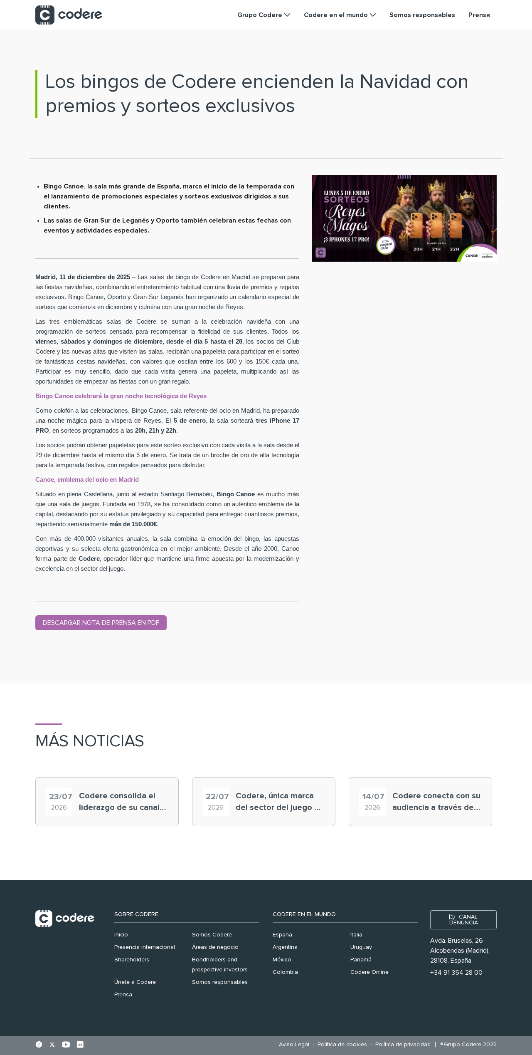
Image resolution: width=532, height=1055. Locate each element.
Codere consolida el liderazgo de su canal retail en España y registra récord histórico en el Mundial (122, 802)
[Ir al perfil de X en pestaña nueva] (52, 1045)
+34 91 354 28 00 (456, 972)
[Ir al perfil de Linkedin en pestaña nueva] (80, 1045)
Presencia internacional (144, 947)
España (282, 935)
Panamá (361, 960)
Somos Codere (212, 935)
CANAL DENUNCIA (463, 920)
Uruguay (361, 947)
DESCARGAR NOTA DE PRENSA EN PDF (101, 622)
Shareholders (131, 960)
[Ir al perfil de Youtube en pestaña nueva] (66, 1045)
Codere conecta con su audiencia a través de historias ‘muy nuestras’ (436, 802)
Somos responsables (220, 982)
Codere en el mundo (304, 914)
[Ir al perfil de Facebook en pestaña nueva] (38, 1045)
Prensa (123, 995)
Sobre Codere (136, 914)
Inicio (121, 935)
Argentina (285, 947)
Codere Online (369, 972)
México (282, 960)
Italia (356, 935)
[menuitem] (296, 1044)
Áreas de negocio (215, 947)
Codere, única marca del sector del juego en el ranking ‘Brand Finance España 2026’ (280, 802)
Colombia (285, 972)
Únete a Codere (135, 982)
